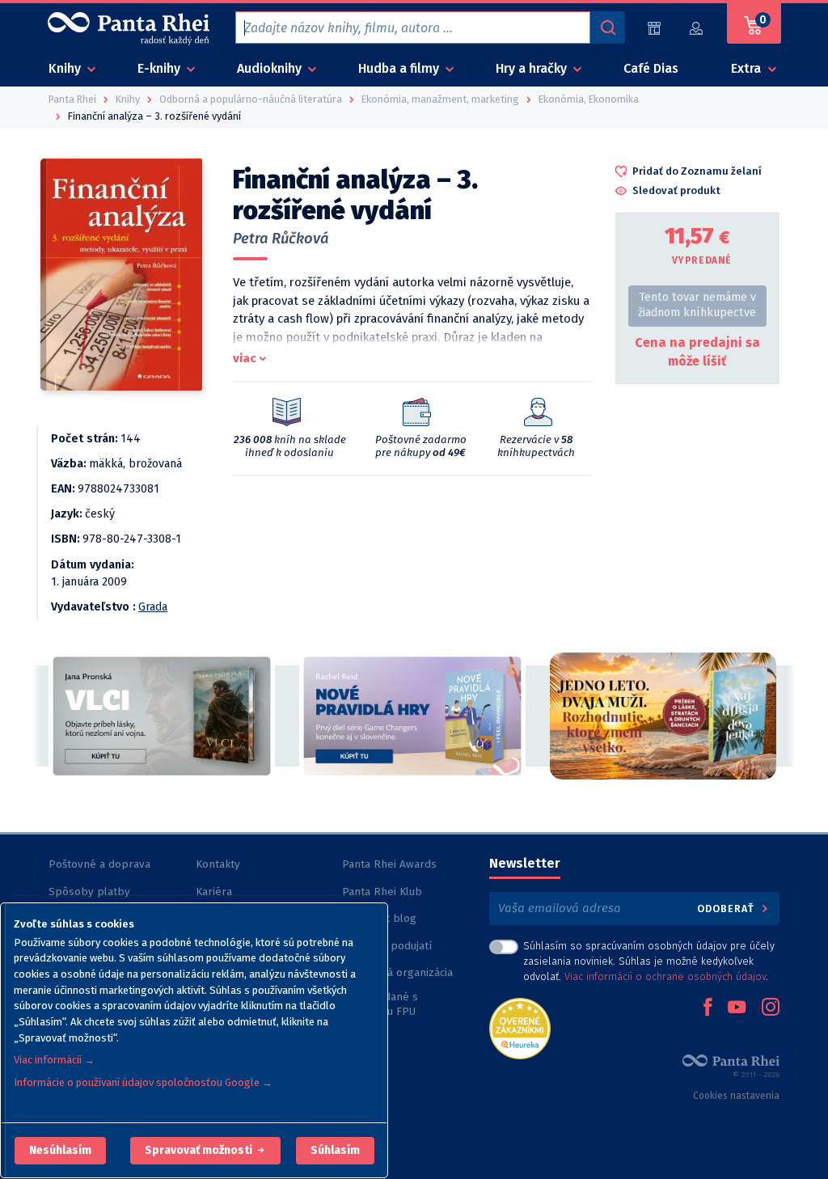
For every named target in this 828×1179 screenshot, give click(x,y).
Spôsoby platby (89, 891)
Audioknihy (271, 68)
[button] (60, 1150)
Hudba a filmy (400, 68)
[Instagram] (770, 1008)
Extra (747, 68)
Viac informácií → (54, 1060)
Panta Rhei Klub (382, 891)
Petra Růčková (281, 238)
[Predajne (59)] (654, 27)
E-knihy (160, 68)
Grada (152, 607)
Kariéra (214, 891)
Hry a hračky (533, 68)
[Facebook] (707, 1008)
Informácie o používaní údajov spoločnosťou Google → (143, 1082)
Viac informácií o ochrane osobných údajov (665, 976)
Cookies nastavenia (736, 1095)
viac (244, 358)
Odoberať (727, 908)
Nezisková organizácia (397, 972)
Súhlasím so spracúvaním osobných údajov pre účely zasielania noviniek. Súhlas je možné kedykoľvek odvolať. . (649, 961)
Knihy (66, 68)
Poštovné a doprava (99, 864)
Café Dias (650, 68)
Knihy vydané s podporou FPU (380, 1004)
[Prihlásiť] (697, 27)
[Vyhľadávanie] (607, 27)
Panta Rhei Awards (389, 864)
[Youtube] (737, 1008)
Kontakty (218, 864)
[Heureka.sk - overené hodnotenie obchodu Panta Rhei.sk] (520, 1027)
